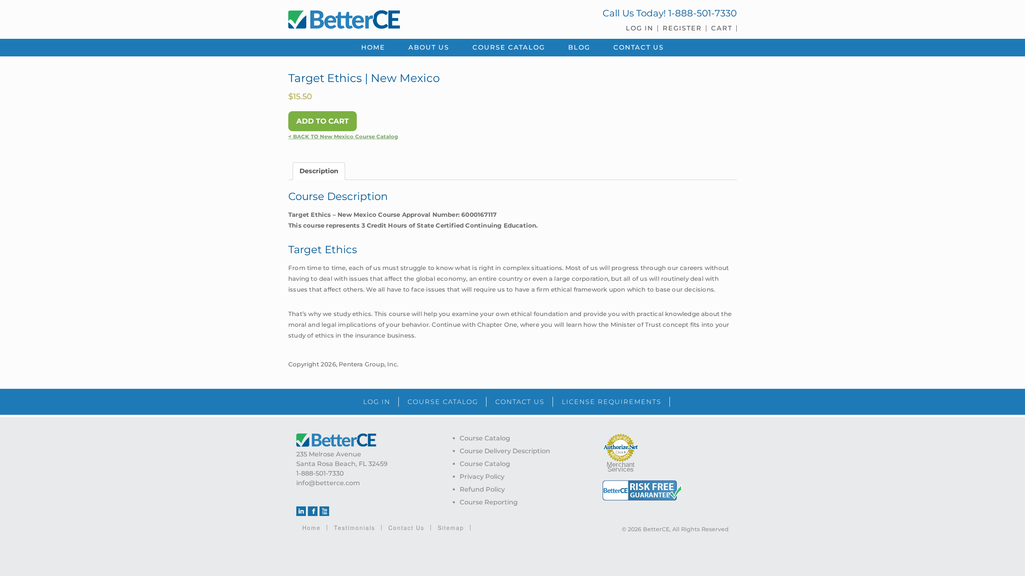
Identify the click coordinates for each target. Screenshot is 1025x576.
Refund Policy (482, 489)
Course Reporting (489, 502)
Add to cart (322, 121)
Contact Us (406, 527)
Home (311, 527)
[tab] (319, 171)
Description (318, 171)
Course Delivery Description (505, 451)
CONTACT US (520, 402)
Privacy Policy (482, 476)
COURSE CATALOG (443, 402)
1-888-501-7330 (702, 13)
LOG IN (376, 402)
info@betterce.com (328, 483)
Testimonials (354, 527)
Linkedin (301, 511)
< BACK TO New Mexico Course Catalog (343, 137)
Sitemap (451, 527)
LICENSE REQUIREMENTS (611, 402)
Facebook (313, 511)
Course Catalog (485, 438)
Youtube (324, 511)
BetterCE (396, 18)
